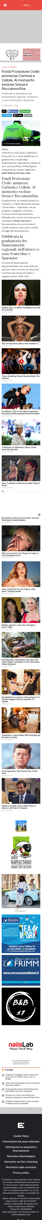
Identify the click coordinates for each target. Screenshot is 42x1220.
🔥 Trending (7, 1070)
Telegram (7, 115)
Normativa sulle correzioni (21, 1167)
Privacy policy (21, 1172)
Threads (19, 115)
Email (29, 115)
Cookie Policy (21, 1136)
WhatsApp (25, 111)
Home (4, 67)
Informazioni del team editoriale (21, 1141)
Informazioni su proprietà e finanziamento (21, 1149)
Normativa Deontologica (21, 1156)
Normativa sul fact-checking (21, 1161)
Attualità (13, 67)
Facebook (13, 111)
